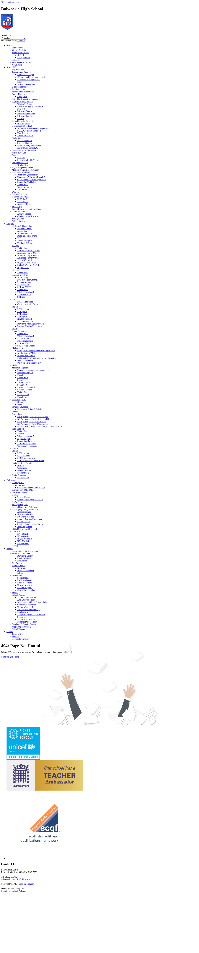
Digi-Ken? (21, 109)
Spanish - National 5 (26, 387)
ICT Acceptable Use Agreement (31, 77)
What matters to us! (25, 292)
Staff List (21, 157)
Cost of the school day (26, 590)
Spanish (20, 380)
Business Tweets (24, 228)
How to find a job (24, 514)
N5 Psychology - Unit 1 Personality (32, 416)
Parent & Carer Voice (21, 553)
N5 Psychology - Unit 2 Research (31, 421)
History (20, 465)
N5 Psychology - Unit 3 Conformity (32, 424)
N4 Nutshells (23, 534)
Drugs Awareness (24, 585)
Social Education (19, 475)
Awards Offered (24, 204)
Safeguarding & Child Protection (31, 614)
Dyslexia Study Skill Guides (29, 145)
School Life (11, 67)
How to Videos (23, 123)
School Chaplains (19, 194)
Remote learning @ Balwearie (30, 106)
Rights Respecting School (23, 167)
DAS (14, 299)
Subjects (10, 223)
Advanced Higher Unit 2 (28, 258)
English (15, 306)
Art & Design (23, 277)
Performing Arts (19, 399)
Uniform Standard (25, 607)
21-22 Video (22, 201)
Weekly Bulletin (19, 50)
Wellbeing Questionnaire (27, 175)
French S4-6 (22, 397)
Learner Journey (24, 282)
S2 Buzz (21, 297)
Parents (9, 548)
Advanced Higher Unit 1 (28, 253)
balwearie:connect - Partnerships (31, 487)
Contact (9, 631)
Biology (15, 245)
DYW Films (17, 502)
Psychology (17, 414)
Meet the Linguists (25, 372)
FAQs (19, 82)
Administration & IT (26, 233)
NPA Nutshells (23, 541)
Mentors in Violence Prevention (25, 170)
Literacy (20, 573)
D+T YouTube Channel (27, 280)
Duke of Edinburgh (20, 197)
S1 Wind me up (24, 294)
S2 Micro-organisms (26, 458)
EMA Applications (25, 580)
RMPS (15, 448)
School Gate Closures (26, 597)
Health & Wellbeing (25, 570)
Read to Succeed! (24, 319)
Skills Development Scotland (24, 529)
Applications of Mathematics (29, 353)
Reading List (22, 165)
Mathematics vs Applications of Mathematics (36, 358)
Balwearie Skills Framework (24, 150)
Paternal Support (24, 587)
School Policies (18, 595)
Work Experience (24, 526)
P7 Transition (23, 285)
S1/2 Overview (23, 456)
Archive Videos (24, 214)
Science (15, 451)
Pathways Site (18, 482)
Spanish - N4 (23, 385)
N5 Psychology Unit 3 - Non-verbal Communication (39, 426)
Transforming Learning (22, 72)
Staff (14, 155)
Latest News (17, 48)
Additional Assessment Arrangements (33, 128)
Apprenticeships (24, 512)
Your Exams (22, 133)
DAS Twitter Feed (25, 302)
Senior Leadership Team (27, 160)
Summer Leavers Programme (29, 519)
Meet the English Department (29, 326)
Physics (15, 412)
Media (14, 365)
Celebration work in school (28, 216)
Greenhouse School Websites (13, 891)
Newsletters (17, 65)
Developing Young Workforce (25, 509)
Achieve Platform (24, 140)
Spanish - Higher (24, 390)
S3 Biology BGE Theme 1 (28, 250)
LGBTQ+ (16, 192)
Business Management (27, 236)
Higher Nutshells (24, 539)
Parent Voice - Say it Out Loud (25, 551)
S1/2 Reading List (25, 321)
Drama (20, 402)
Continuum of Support (27, 446)
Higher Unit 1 (23, 267)
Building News (18, 89)
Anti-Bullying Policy (26, 600)
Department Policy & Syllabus (30, 409)
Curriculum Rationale (26, 605)
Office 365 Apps (24, 104)
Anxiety (20, 434)
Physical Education (20, 407)
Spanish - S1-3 (23, 382)
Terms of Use (17, 634)
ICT (19, 238)
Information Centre (20, 162)
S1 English (22, 311)
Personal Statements (25, 497)
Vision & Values (19, 153)
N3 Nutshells (23, 543)
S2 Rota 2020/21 (24, 287)
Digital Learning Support (22, 101)
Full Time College (19, 492)
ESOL (14, 328)
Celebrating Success (20, 221)
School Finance (18, 629)
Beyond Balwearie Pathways (24, 507)
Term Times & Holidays (22, 62)
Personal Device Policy (27, 622)
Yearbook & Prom (25, 243)
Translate (21, 40)
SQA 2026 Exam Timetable (29, 131)
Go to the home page (10, 657)
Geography (22, 468)
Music (20, 404)
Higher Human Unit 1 (26, 263)
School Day (22, 617)
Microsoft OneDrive (26, 114)
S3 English (22, 316)
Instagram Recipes (25, 341)
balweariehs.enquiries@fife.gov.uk (16, 879)
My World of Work (25, 517)
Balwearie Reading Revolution (30, 324)
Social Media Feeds (20, 52)
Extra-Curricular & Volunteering (26, 99)
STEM (15, 546)
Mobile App (17, 206)
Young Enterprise (24, 241)
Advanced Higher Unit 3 (28, 255)
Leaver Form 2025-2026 (22, 490)
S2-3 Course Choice (26, 346)
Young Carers (18, 219)
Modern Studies (24, 470)
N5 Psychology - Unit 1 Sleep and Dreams (35, 419)
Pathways (10, 480)
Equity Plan (22, 96)
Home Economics (19, 331)
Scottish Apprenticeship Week (30, 524)
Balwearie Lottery (25, 556)
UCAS (15, 495)
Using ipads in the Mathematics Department (36, 350)
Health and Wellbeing (21, 172)
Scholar (20, 118)
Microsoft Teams (24, 111)
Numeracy (21, 568)
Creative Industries (20, 275)
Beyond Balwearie (25, 360)
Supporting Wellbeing (26, 182)
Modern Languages (20, 368)
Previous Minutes (24, 558)
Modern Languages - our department (33, 370)
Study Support (18, 138)
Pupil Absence (23, 612)
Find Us (15, 636)
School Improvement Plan (23, 92)
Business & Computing (22, 226)
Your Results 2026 (25, 135)
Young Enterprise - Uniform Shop (26, 209)
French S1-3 (22, 377)
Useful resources (24, 187)
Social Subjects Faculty (22, 463)
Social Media (23, 578)
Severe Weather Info (26, 619)
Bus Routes (17, 563)
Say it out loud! (18, 70)
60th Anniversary (19, 211)
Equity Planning (19, 94)
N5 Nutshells (23, 536)
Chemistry (16, 270)
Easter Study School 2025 (28, 148)
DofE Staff (22, 199)
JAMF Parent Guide (26, 84)
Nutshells (16, 531)
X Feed (20, 55)
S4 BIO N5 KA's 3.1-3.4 (28, 265)
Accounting (22, 231)
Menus (15, 592)
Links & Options (24, 583)
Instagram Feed (23, 57)
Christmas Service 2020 (27, 304)
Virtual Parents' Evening (22, 121)
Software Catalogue (25, 74)
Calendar (16, 60)
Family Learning (19, 565)
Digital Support (23, 438)
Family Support (18, 575)
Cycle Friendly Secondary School (31, 179)
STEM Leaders (23, 521)
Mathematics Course (26, 355)
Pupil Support (18, 429)
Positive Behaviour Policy (28, 609)
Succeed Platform (24, 143)
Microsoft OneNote (25, 116)
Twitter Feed (22, 184)
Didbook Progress (19, 87)
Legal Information (26, 884)
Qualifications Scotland (22, 126)
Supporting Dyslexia (26, 441)
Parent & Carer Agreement (28, 79)
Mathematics (17, 348)
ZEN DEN (22, 189)
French (20, 375)
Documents (22, 561)
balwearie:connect (19, 485)
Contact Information (20, 639)
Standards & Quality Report (24, 624)
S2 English (22, 314)
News (9, 45)
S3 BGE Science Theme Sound (30, 460)
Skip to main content (10, 2)
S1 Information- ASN (26, 443)
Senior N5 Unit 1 (24, 260)
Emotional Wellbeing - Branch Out (32, 177)
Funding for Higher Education (30, 499)
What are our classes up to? (29, 363)
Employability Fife (20, 504)
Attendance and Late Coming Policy (32, 602)
